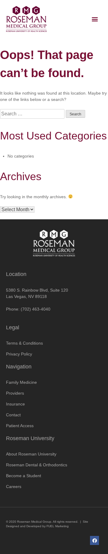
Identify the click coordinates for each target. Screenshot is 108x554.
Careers (13, 486)
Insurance (15, 404)
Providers (15, 393)
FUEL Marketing (57, 526)
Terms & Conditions (24, 343)
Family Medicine (21, 382)
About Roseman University (31, 454)
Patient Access (20, 425)
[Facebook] (94, 540)
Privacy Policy (19, 354)
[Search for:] (33, 113)
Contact (13, 414)
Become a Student (23, 475)
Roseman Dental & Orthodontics (36, 464)
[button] (95, 19)
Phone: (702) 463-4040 (28, 309)
